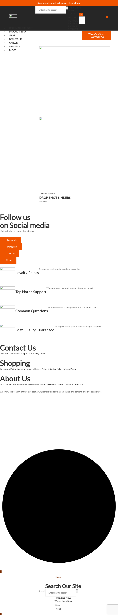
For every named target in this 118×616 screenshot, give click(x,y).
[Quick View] (40, 190)
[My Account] (98, 18)
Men (65, 601)
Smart (72, 13)
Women (59, 601)
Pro (75, 17)
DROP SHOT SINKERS (55, 197)
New (69, 601)
